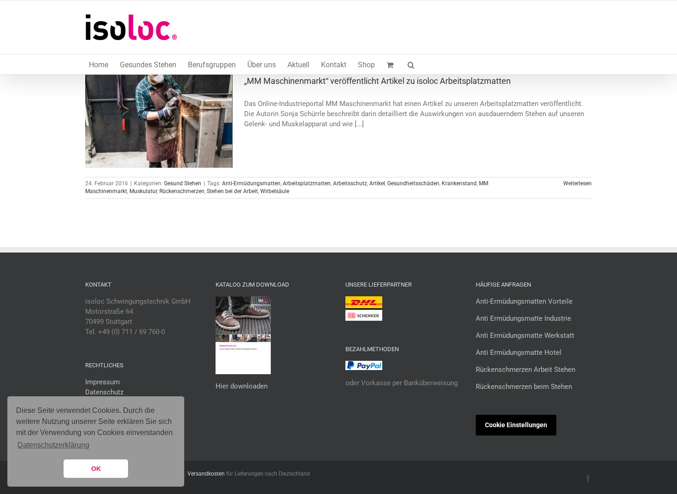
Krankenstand (459, 183)
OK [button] (96, 468)
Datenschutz (104, 392)
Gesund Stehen (182, 183)
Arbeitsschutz (350, 183)
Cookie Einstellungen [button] (516, 425)
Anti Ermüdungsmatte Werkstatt (525, 335)
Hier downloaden (242, 386)
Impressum (102, 382)
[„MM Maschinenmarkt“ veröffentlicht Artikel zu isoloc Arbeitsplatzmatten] (159, 121)
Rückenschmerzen (181, 191)
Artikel (377, 183)
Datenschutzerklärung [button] (53, 445)
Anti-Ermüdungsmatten (251, 183)
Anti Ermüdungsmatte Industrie (523, 318)
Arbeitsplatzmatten (307, 183)
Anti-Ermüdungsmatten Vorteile (524, 301)
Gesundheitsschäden (413, 183)
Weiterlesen (577, 183)
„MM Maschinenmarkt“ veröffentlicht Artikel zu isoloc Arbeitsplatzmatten (377, 81)
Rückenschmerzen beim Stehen (524, 386)
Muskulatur (143, 191)
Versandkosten (206, 473)
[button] (411, 64)
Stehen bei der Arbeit (232, 191)
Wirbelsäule (274, 191)
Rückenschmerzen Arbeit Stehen (525, 369)
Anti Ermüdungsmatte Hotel (518, 352)
